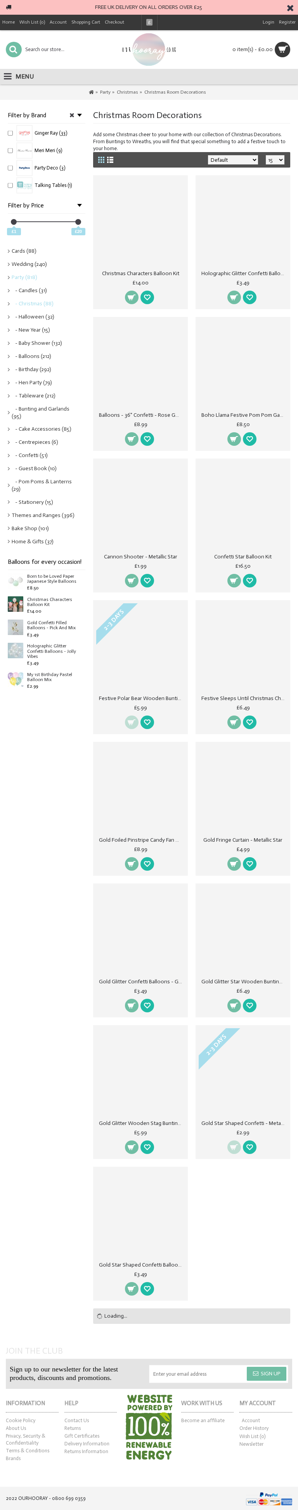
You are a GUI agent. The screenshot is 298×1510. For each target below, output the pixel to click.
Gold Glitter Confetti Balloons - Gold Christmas (142, 981)
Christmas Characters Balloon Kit (49, 602)
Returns (72, 1428)
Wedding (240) (29, 264)
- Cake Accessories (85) (41, 429)
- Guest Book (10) (34, 468)
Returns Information (86, 1451)
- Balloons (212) (31, 356)
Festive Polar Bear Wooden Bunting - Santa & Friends (142, 698)
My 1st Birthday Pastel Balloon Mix (49, 677)
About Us (16, 1428)
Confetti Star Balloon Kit (243, 556)
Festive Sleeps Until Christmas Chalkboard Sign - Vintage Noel (244, 698)
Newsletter (251, 1444)
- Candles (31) (29, 290)
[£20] (78, 222)
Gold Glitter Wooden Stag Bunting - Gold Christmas (142, 1123)
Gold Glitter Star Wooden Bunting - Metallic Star (244, 981)
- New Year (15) (31, 330)
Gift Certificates (81, 1436)
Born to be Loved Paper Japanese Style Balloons (51, 579)
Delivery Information (86, 1444)
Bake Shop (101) (30, 528)
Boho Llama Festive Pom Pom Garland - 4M (244, 415)
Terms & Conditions (27, 1451)
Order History (254, 1428)
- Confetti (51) (30, 455)
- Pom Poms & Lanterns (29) (42, 485)
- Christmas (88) (33, 303)
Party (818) (24, 277)
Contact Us (76, 1420)
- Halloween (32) (33, 316)
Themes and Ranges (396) (43, 515)
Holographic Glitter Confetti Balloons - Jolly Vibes (51, 651)
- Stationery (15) (32, 502)
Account (251, 1420)
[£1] (14, 222)
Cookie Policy (20, 1420)
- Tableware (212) (33, 395)
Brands (13, 1458)
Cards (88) (24, 251)
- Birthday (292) (31, 369)
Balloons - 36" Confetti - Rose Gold (141, 415)
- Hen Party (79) (32, 382)
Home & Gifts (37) (33, 541)
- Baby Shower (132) (37, 343)
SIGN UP (271, 1373)
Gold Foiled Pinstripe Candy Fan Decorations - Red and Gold (142, 840)
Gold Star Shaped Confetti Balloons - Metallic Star (142, 1265)
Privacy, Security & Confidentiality (25, 1439)
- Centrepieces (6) (35, 442)
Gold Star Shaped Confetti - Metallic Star (244, 1123)
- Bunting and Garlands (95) (40, 413)
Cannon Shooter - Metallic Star (140, 556)
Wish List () (252, 1436)
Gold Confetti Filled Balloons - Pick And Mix (51, 625)
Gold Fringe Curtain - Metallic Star (242, 840)
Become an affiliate (203, 1420)
